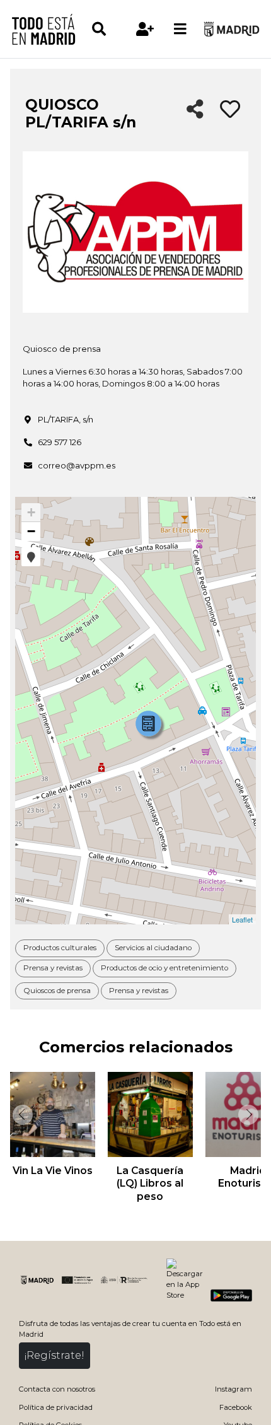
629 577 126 (59, 442)
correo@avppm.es (76, 465)
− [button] (31, 531)
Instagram (233, 1389)
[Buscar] (109, 29)
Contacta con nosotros (57, 1389)
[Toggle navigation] (180, 29)
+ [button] (31, 512)
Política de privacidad (56, 1407)
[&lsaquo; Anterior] (21, 1115)
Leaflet (242, 919)
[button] (30, 556)
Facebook (235, 1407)
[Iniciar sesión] (145, 29)
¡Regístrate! (54, 1355)
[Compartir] (195, 110)
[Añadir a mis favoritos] (230, 109)
